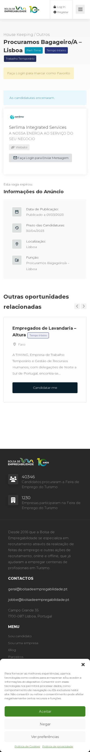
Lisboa (31, 247)
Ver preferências (45, 737)
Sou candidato (20, 636)
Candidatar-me (45, 388)
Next (84, 306)
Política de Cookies (27, 746)
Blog (12, 650)
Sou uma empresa (23, 643)
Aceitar (45, 711)
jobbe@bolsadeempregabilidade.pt (38, 599)
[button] (83, 664)
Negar (45, 724)
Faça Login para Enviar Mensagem (43, 158)
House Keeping (18, 34)
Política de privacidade (57, 746)
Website (21, 147)
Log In (60, 7)
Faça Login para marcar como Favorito (38, 73)
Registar (63, 12)
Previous (77, 306)
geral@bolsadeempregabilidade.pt (37, 589)
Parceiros (15, 657)
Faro (21, 344)
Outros (43, 34)
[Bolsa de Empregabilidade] (22, 6)
